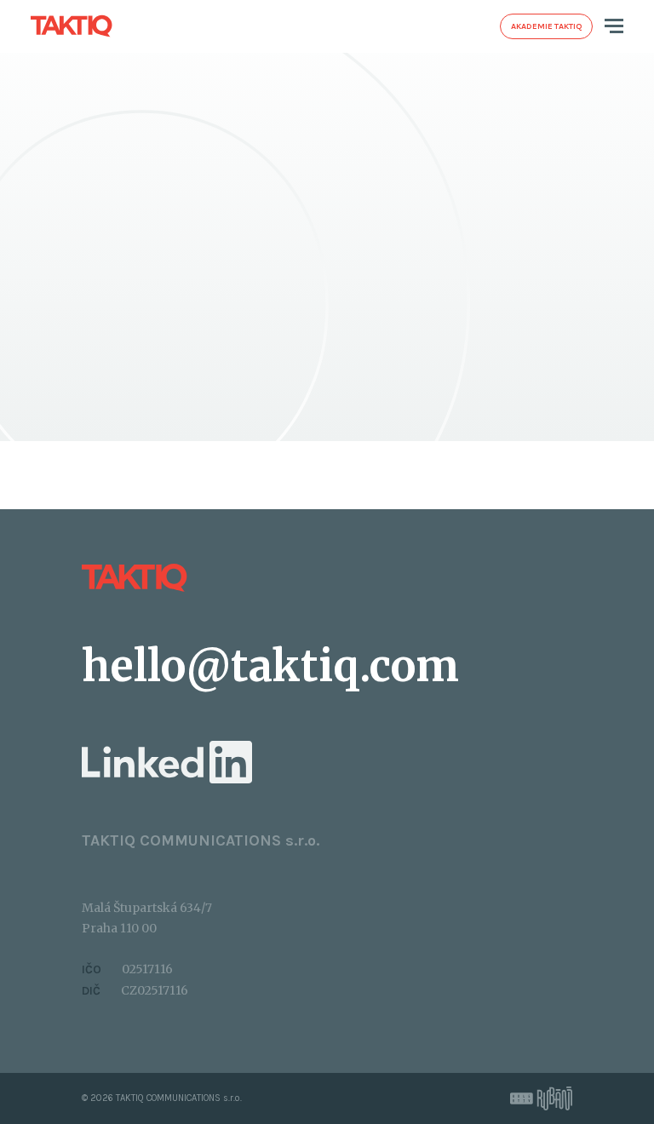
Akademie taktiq (546, 26)
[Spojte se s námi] (167, 761)
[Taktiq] (71, 25)
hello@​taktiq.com (270, 666)
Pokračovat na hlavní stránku (312, 371)
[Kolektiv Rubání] (541, 1098)
